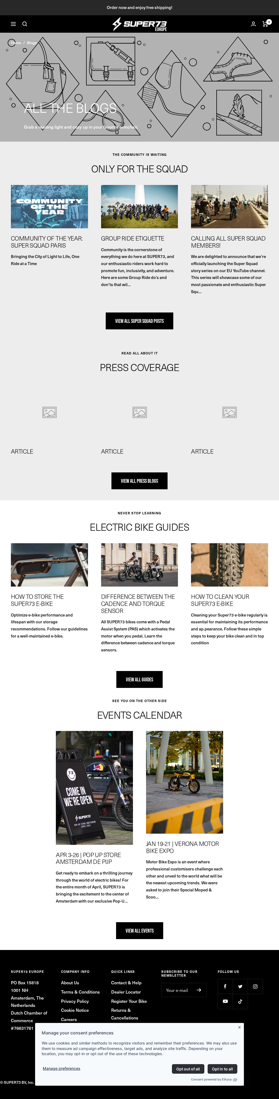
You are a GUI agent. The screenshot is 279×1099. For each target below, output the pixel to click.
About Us (70, 982)
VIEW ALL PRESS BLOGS (139, 481)
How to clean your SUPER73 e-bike (220, 600)
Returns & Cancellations (124, 1014)
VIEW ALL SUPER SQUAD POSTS (139, 321)
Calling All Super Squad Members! (228, 241)
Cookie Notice (75, 1010)
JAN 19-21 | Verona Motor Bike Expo (182, 847)
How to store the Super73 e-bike (37, 600)
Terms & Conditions (80, 991)
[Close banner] (240, 1026)
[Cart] (265, 24)
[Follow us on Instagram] (255, 986)
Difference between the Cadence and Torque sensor (138, 603)
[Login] (253, 24)
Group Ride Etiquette (132, 238)
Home (16, 42)
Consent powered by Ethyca (211, 1079)
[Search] (24, 24)
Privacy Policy (75, 1001)
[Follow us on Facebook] (225, 986)
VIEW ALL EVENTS (140, 931)
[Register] (199, 990)
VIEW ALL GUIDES (139, 679)
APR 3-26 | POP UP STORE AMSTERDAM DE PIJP (88, 858)
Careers (69, 1019)
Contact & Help (126, 982)
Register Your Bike (129, 1001)
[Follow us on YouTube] (225, 1001)
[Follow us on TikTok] (240, 1001)
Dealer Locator (126, 991)
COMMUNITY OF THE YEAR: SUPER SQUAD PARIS (47, 241)
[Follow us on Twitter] (240, 986)
